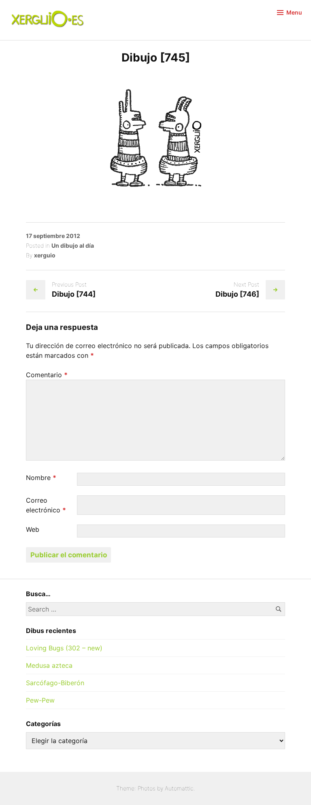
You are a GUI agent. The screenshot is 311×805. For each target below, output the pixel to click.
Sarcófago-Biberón (55, 683)
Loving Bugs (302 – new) (64, 648)
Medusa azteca (49, 665)
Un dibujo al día (72, 245)
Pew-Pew (40, 700)
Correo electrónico (46, 505)
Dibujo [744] (74, 294)
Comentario (47, 375)
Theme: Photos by (140, 788)
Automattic (179, 788)
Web (32, 529)
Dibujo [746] (237, 294)
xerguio (44, 255)
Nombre (41, 478)
